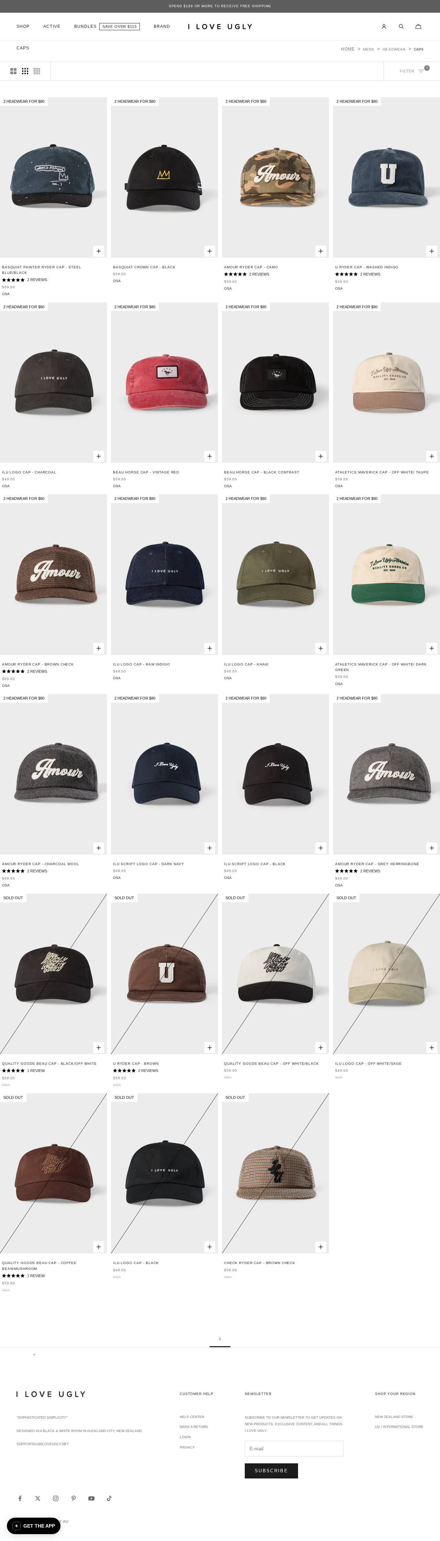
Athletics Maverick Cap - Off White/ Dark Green (381, 667)
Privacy (187, 1447)
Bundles (85, 26)
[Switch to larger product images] (13, 71)
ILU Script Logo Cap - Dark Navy (148, 864)
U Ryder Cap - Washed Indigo (366, 267)
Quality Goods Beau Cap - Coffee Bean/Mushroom (39, 1265)
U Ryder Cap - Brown (135, 1063)
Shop (23, 26)
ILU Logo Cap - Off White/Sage (368, 1063)
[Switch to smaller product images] (25, 71)
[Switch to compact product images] (37, 71)
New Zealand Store (394, 1417)
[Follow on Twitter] (37, 1498)
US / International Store (399, 1427)
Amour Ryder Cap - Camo (251, 267)
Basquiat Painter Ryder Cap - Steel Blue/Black (41, 270)
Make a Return (194, 1427)
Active (51, 26)
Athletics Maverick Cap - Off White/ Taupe (382, 472)
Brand (162, 26)
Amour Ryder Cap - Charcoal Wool (40, 864)
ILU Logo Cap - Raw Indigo (141, 664)
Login (185, 1437)
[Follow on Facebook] (19, 1498)
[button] (33, 1526)
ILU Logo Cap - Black (136, 1263)
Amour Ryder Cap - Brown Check (38, 664)
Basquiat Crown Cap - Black (144, 267)
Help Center (192, 1417)
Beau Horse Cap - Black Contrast (261, 472)
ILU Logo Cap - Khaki (246, 664)
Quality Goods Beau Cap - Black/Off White (49, 1063)
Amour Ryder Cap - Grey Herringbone (377, 864)
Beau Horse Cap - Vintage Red (146, 472)
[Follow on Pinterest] (73, 1498)
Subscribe (271, 1470)
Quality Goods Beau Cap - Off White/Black (271, 1063)
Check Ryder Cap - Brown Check (259, 1263)
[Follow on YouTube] (91, 1498)
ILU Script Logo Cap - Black (255, 864)
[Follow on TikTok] (109, 1498)
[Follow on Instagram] (55, 1498)
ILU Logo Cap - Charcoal (29, 472)
